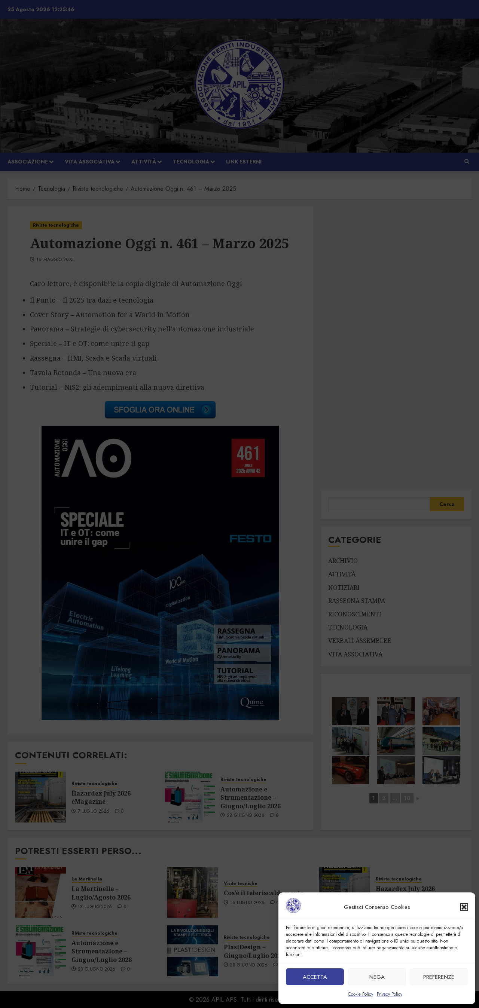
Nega (377, 977)
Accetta (315, 977)
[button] (464, 907)
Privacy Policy (389, 994)
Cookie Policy (360, 994)
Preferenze (438, 977)
